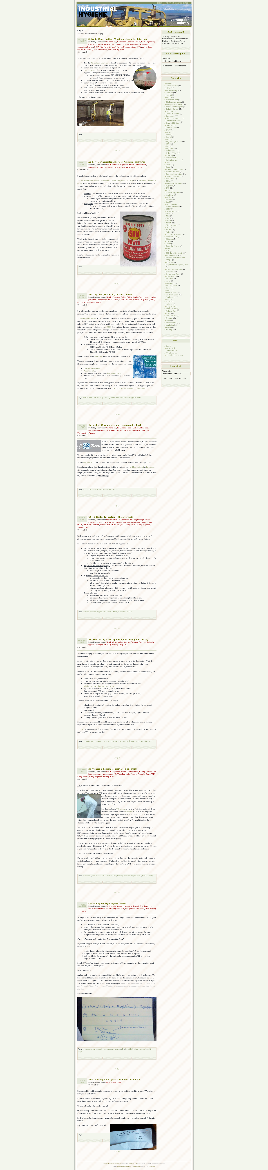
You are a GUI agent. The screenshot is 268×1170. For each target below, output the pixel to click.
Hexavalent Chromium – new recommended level (114, 425)
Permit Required (172, 255)
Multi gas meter (171, 225)
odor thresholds (172, 237)
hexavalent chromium (100, 489)
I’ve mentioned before (88, 318)
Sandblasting (102, 49)
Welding (92, 433)
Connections (152, 1166)
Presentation (170, 271)
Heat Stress (170, 178)
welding (133, 467)
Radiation (169, 278)
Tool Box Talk (171, 315)
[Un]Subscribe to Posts (174, 355)
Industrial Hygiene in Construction (112, 1163)
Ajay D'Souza (137, 1166)
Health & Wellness (173, 171)
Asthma (169, 97)
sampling (144, 741)
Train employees (90, 70)
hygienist (169, 185)
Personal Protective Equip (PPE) (129, 47)
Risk (123, 167)
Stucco (168, 313)
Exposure (99, 44)
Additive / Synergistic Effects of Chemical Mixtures (116, 161)
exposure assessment (113, 741)
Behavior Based (172, 99)
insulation (169, 195)
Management (93, 167)
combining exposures (103, 1049)
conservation (96, 875)
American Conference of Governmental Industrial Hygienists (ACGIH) (107, 180)
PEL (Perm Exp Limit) (108, 47)
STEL (151, 741)
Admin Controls (112, 520)
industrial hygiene (96, 611)
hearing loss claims (114, 373)
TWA (122, 49)
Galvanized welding (173, 160)
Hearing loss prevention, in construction (110, 294)
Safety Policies (130, 525)
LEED (168, 209)
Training (116, 49)
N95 (167, 227)
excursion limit (99, 741)
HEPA (168, 181)
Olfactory (169, 239)
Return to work (171, 285)
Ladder (168, 197)
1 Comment (81, 911)
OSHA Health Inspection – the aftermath (110, 516)
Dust (143, 42)
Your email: (166, 58)
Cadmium (120, 906)
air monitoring (88, 741)
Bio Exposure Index (124, 428)
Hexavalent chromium (96, 430)
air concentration (89, 1049)
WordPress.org (171, 353)
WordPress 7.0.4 (132, 1163)
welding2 (140, 467)
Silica (110, 49)
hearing (107, 397)
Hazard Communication (125, 44)
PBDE (168, 248)
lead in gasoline (171, 204)
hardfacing (150, 467)
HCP (114, 875)
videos (168, 327)
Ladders (169, 199)
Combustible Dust (172, 123)
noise (113, 397)
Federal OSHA (109, 44)
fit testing (169, 155)
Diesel (168, 134)
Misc (168, 216)
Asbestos (115, 165)
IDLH (168, 190)
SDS (167, 299)
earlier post (129, 811)
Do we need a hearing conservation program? (112, 768)
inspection (107, 611)
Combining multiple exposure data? (107, 903)
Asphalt (169, 95)
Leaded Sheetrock (172, 206)
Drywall (137, 42)
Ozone (168, 243)
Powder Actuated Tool (174, 269)
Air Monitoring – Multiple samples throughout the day (118, 639)
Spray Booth (170, 306)
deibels (109, 875)
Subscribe (177, 3)
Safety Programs (90, 49)
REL (117, 489)
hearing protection (95, 774)
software (169, 304)
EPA (167, 144)
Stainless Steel (171, 311)
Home (161, 3)
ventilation (170, 325)
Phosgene (169, 262)
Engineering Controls (142, 520)
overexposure (123, 611)
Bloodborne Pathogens (174, 106)
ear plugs (100, 397)
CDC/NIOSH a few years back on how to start (129, 388)
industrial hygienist (141, 44)
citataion (86, 611)
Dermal (168, 132)
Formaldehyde (171, 158)
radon (168, 281)
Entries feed (170, 348)
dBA (94, 397)
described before (89, 462)
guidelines (98, 356)
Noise (116, 300)
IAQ (167, 188)
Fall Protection (171, 151)
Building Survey (172, 109)
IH (123, 1049)
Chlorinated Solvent (173, 120)
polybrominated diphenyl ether (177, 264)
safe (144, 1049)
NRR (118, 397)
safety (144, 47)
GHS (168, 162)
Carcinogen (121, 42)
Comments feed (172, 350)
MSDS (101, 167)
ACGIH (109, 165)
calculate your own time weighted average (99, 686)
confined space (171, 127)
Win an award (89, 370)
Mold (137, 909)
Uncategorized (136, 167)
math (141, 1049)
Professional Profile (173, 274)
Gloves (168, 165)
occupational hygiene (85, 47)
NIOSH (110, 300)
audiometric (87, 875)
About (168, 3)
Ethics (168, 146)
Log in (168, 346)
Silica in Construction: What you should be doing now (118, 39)
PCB (168, 250)
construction (87, 397)
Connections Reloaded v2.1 (124, 1166)
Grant (168, 167)
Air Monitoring (111, 42)
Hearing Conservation (141, 297)
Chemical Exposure (130, 642)
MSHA (168, 223)
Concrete (130, 42)
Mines (168, 213)
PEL (130, 611)
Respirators (170, 283)
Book (186, 3)
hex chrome (87, 489)
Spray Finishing (172, 309)
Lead (122, 909)
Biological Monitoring (140, 428)
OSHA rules (121, 809)
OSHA (96, 47)
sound (139, 397)
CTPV (168, 130)
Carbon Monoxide (172, 113)
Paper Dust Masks (172, 246)
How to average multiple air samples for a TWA (114, 1079)
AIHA (168, 88)
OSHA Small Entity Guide (100, 62)
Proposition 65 (171, 276)
